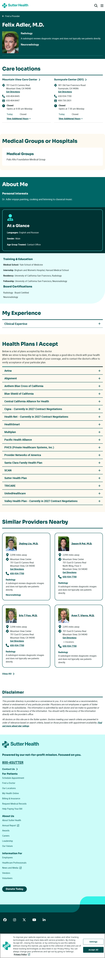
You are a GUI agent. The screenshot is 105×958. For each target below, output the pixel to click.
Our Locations (9, 788)
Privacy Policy (22, 954)
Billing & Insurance (11, 798)
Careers (5, 835)
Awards (5, 830)
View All (6, 673)
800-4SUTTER (12, 762)
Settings (93, 941)
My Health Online (10, 793)
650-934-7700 (65, 96)
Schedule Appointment (13, 777)
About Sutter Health (11, 820)
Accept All (93, 949)
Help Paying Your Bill (12, 808)
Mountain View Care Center (19, 79)
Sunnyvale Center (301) (69, 79)
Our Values (7, 845)
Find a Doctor (8, 783)
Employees (7, 857)
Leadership (7, 840)
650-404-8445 (13, 96)
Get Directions (13, 91)
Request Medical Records (14, 803)
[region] (52, 945)
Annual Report (11, 825)
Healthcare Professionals (14, 862)
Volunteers (7, 878)
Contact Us (8, 769)
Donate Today (14, 888)
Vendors (6, 872)
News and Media (12, 867)
